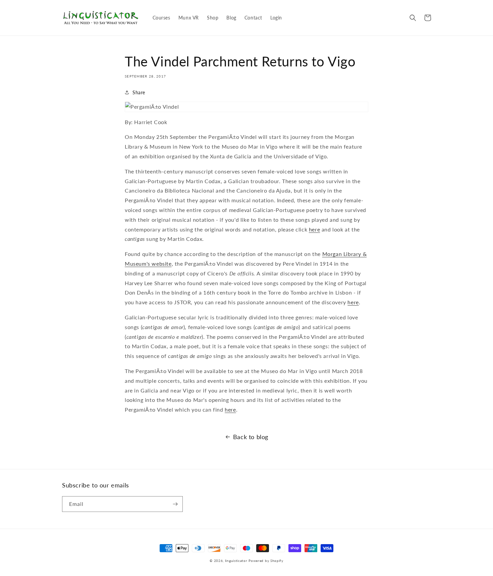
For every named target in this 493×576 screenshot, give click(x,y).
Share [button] (138, 92)
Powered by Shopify (266, 561)
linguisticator (236, 561)
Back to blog (250, 436)
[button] (412, 17)
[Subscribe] (175, 504)
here (314, 229)
